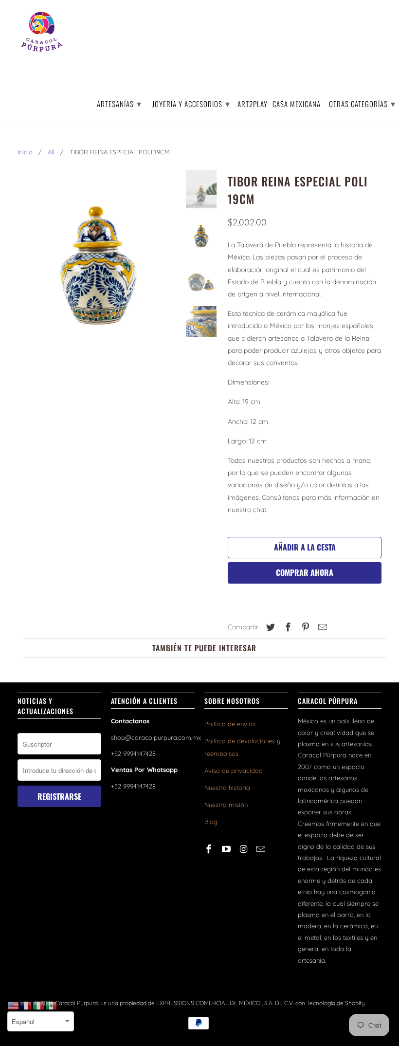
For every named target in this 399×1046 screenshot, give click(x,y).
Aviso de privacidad (233, 770)
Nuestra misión (226, 804)
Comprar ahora (304, 572)
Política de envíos (229, 724)
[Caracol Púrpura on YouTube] (227, 849)
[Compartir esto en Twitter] (269, 627)
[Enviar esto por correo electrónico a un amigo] (321, 627)
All (51, 152)
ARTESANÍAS (119, 103)
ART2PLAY (252, 104)
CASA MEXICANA (296, 104)
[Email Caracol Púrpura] (261, 849)
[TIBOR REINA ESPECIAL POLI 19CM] (98, 270)
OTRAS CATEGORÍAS (362, 103)
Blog (211, 822)
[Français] (26, 1005)
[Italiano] (39, 1005)
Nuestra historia (227, 787)
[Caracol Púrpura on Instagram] (244, 849)
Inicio (25, 152)
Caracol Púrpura (76, 1003)
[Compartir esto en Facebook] (286, 627)
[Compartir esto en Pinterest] (304, 627)
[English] (13, 1005)
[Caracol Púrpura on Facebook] (209, 849)
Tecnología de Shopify (336, 1003)
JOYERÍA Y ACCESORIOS (191, 103)
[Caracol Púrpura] (42, 31)
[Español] (51, 1005)
